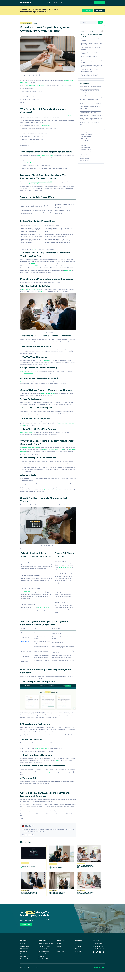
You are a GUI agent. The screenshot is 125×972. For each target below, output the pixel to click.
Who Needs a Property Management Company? (90, 39)
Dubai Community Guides (86, 134)
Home (23, 19)
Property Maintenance (85, 149)
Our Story (59, 943)
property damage (48, 360)
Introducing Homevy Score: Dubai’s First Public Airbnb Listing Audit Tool (30, 865)
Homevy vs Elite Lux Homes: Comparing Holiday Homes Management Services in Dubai (85, 866)
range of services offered (48, 449)
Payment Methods (24, 956)
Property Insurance (84, 145)
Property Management (28, 19)
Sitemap (59, 953)
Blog (76, 948)
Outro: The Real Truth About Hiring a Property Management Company (90, 74)
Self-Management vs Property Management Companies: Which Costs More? (91, 66)
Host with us (99, 10)
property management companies (45, 155)
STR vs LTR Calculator (43, 951)
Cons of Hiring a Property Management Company (90, 52)
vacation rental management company (30, 289)
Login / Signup (99, 2)
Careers (58, 948)
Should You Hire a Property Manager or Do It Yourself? (91, 61)
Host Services (41, 956)
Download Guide (26, 924)
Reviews (82, 156)
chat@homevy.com (99, 948)
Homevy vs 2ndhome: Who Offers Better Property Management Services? (57, 893)
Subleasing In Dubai (84, 160)
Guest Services (23, 951)
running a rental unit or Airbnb (63, 116)
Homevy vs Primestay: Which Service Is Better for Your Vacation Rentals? (85, 893)
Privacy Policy (78, 953)
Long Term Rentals (84, 143)
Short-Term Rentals (84, 158)
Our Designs (78, 946)
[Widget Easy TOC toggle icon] (102, 31)
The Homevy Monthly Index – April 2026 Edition (91, 115)
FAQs (76, 943)
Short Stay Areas (24, 953)
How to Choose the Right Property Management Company (89, 70)
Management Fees (43, 953)
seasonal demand (43, 291)
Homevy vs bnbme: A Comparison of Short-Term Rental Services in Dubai (29, 893)
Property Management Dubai (45, 943)
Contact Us (59, 946)
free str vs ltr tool (68, 270)
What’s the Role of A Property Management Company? (91, 35)
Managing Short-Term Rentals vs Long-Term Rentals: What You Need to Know (91, 44)
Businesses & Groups (25, 958)
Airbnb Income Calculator (44, 948)
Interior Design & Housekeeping (87, 140)
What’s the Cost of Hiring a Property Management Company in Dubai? (89, 57)
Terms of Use (78, 951)
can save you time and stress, (48, 393)
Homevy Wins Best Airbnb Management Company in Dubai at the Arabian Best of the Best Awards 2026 (90, 90)
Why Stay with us (24, 948)
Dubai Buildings (83, 132)
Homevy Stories (83, 138)
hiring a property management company (34, 85)
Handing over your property (26, 432)
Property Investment (85, 147)
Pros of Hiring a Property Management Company (90, 48)
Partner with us (60, 951)
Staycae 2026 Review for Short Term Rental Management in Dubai (57, 866)
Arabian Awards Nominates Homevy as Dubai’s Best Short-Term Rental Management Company (91, 99)
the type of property (59, 449)
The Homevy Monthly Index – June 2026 (89, 95)
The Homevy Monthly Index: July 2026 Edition (90, 86)
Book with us (23, 943)
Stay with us (87, 10)
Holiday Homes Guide (43, 958)
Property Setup (83, 154)
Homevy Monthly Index (85, 136)
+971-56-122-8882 (99, 943)
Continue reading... (24, 867)
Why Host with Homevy (44, 946)
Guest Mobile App (24, 946)
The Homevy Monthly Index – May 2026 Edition (91, 103)
